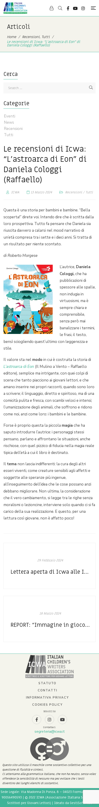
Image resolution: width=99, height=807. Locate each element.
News (9, 122)
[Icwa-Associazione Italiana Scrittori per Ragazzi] (15, 8)
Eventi (9, 116)
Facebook (68, 8)
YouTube (75, 8)
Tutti (89, 192)
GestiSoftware (81, 803)
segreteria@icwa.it (50, 731)
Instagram (83, 8)
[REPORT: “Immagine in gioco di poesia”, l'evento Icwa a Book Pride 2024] (49, 619)
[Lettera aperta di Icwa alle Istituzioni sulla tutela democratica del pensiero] (49, 566)
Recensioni (73, 192)
